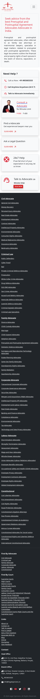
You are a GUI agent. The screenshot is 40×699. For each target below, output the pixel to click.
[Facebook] (11, 689)
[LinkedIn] (29, 689)
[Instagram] (24, 689)
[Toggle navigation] (34, 7)
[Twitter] (20, 689)
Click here (8, 131)
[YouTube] (15, 689)
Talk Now (18, 186)
